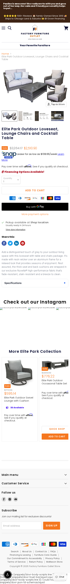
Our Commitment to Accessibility (24, 558)
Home (5, 53)
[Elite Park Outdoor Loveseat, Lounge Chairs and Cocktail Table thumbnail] (9, 116)
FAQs (53, 551)
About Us (27, 551)
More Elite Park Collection (35, 351)
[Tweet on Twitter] (10, 243)
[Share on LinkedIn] (16, 243)
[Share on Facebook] (4, 243)
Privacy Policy (52, 558)
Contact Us (41, 551)
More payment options (35, 214)
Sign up (51, 525)
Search (15, 551)
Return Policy (36, 561)
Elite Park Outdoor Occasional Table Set (54, 382)
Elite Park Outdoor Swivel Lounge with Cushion (18, 399)
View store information (15, 229)
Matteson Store (54, 561)
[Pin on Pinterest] (22, 243)
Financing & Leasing (20, 554)
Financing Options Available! (24, 172)
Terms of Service (16, 561)
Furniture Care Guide (45, 554)
